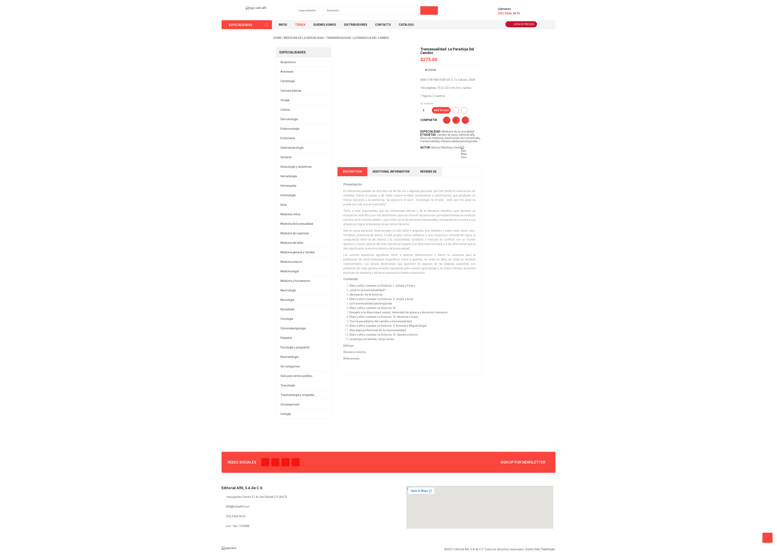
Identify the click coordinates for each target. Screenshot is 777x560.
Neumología (288, 290)
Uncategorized (289, 404)
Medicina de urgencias (294, 233)
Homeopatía (288, 185)
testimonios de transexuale (462, 138)
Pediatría (286, 337)
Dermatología (289, 119)
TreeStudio (548, 549)
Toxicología (287, 385)
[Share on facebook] (446, 120)
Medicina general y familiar (297, 252)
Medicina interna (291, 261)
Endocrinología (289, 128)
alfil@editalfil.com (237, 506)
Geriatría (285, 157)
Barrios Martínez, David (446, 147)
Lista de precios (524, 24)
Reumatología (289, 356)
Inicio (283, 204)
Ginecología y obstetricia (295, 166)
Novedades (287, 309)
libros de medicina (431, 138)
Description (352, 171)
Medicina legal (289, 271)
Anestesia (286, 71)
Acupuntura (288, 62)
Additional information (391, 171)
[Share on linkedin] (465, 120)
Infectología (288, 195)
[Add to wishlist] (456, 110)
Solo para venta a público (296, 376)
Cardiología (287, 81)
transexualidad (429, 141)
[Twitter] (275, 462)
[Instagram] (285, 462)
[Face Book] (265, 462)
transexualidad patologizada (459, 141)
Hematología (288, 176)
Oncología (286, 318)
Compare (464, 110)
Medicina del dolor (292, 242)
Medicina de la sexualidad (304, 37)
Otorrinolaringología (293, 328)
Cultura (285, 109)
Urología (285, 414)
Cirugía (284, 100)
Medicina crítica (290, 214)
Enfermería (287, 138)
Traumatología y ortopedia (297, 395)
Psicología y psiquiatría (294, 347)
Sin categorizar (290, 366)
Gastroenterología (292, 147)
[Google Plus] (296, 462)
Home (277, 37)
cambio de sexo (447, 134)
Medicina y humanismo (295, 280)
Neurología (287, 299)
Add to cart (441, 110)
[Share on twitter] (456, 120)
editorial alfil (466, 134)
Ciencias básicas (290, 90)
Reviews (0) (428, 171)
